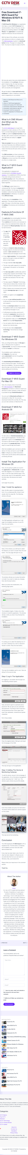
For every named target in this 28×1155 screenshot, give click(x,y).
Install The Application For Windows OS (13, 111)
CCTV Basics (3, 1115)
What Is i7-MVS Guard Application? (12, 103)
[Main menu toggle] (24, 3)
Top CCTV (3, 1117)
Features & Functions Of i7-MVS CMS (13, 105)
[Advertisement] (14, 63)
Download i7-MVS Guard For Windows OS (14, 106)
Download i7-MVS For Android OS (12, 110)
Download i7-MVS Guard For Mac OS (12, 108)
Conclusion (6, 113)
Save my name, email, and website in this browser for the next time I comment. (13, 992)
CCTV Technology (5, 1120)
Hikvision (2, 1118)
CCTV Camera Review (6, 1122)
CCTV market (3, 1124)
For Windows (14, 373)
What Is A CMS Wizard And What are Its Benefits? (13, 100)
